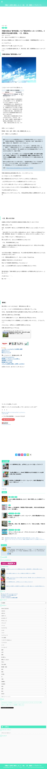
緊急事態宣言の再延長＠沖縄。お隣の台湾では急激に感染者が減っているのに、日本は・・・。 (23, 537)
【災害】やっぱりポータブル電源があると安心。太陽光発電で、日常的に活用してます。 (24, 569)
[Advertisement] (23, 16)
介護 (40, 702)
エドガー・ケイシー (17, 702)
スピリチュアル (25, 702)
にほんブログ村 (5, 413)
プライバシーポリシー (6, 732)
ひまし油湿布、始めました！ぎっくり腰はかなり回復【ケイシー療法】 (20, 573)
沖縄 (5, 488)
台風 (7, 704)
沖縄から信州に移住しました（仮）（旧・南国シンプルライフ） (23, 5)
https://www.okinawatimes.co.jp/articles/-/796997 (19, 168)
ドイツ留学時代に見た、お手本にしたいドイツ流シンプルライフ (26, 464)
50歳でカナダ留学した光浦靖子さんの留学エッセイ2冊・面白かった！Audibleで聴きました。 (25, 586)
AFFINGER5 (42, 767)
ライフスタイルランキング (6, 424)
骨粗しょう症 (21, 704)
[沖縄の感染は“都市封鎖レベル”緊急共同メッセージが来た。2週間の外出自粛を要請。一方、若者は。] (25, 455)
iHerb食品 (10, 702)
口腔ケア (3, 704)
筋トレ (11, 704)
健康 (3, 488)
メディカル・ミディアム (34, 702)
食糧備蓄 (15, 704)
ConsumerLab (4, 702)
